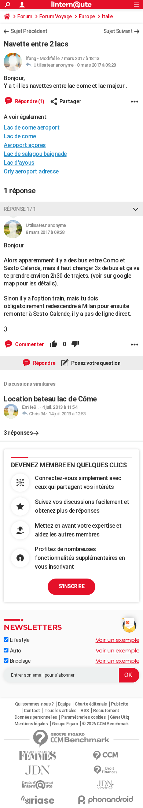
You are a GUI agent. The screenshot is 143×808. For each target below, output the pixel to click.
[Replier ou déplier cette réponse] (136, 209)
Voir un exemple (118, 639)
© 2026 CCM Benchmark (105, 723)
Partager (70, 101)
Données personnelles (36, 717)
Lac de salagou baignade (35, 153)
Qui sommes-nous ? (34, 704)
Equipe (64, 704)
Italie (107, 16)
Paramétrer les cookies (83, 717)
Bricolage (19, 661)
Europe (87, 16)
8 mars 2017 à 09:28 (96, 65)
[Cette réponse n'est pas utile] (75, 344)
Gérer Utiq (119, 717)
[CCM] (105, 755)
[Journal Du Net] (38, 770)
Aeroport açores (25, 145)
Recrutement (106, 710)
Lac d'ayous (19, 162)
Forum (24, 16)
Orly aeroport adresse (31, 171)
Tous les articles (60, 710)
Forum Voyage (55, 16)
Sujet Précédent (29, 31)
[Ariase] (38, 800)
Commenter (29, 344)
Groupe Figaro (65, 723)
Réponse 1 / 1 (20, 209)
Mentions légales (31, 723)
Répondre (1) (29, 101)
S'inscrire (71, 586)
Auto (14, 650)
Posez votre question (95, 363)
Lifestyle (18, 640)
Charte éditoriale (91, 704)
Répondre (43, 363)
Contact (32, 710)
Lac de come (20, 136)
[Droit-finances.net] (105, 770)
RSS (85, 710)
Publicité (119, 704)
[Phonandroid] (105, 799)
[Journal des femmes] (38, 755)
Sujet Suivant (118, 31)
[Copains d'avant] (38, 784)
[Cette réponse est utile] (53, 344)
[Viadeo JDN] (105, 785)
